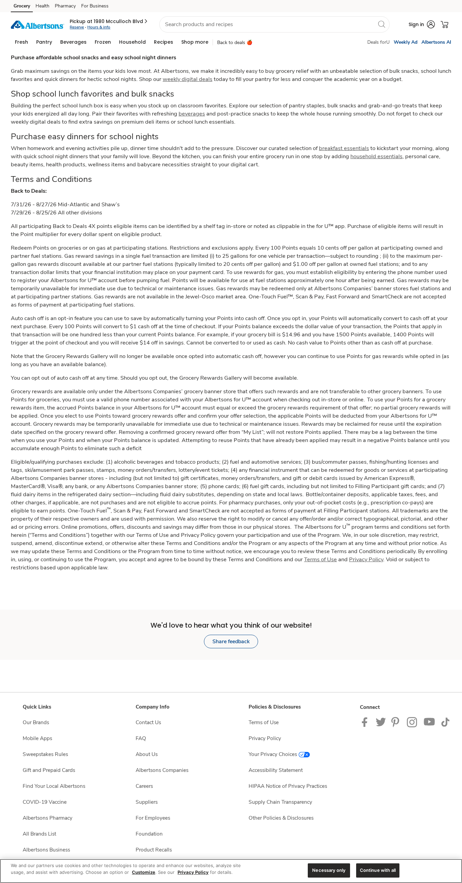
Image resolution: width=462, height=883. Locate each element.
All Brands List (39, 833)
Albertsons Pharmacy (47, 817)
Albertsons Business (46, 849)
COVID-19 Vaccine (45, 801)
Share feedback (231, 641)
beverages (192, 114)
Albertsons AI (436, 42)
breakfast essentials (344, 148)
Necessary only (328, 870)
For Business (95, 6)
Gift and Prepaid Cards (49, 770)
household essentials (376, 156)
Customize (143, 872)
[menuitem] (21, 42)
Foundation (149, 833)
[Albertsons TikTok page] (445, 721)
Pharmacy (65, 6)
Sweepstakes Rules (45, 754)
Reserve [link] (77, 27)
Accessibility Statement (276, 770)
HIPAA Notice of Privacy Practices (288, 786)
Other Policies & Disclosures (281, 817)
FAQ (141, 738)
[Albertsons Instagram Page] (412, 721)
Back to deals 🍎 (234, 42)
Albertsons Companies (162, 770)
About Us (147, 754)
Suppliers (147, 801)
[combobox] (274, 24)
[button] (109, 21)
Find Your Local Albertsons (54, 786)
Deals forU (378, 42)
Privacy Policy (265, 738)
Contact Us (148, 722)
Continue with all (378, 870)
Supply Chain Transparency (280, 801)
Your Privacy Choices (273, 754)
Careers (144, 786)
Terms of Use (264, 722)
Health (42, 6)
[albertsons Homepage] (37, 24)
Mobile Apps (37, 738)
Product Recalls (154, 849)
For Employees (153, 817)
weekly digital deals (187, 79)
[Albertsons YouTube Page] (429, 721)
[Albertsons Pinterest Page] (396, 721)
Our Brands (36, 722)
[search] (381, 24)
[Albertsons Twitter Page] (381, 721)
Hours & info (98, 27)
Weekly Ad (405, 42)
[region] (231, 871)
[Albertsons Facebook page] (366, 721)
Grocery (22, 6)
